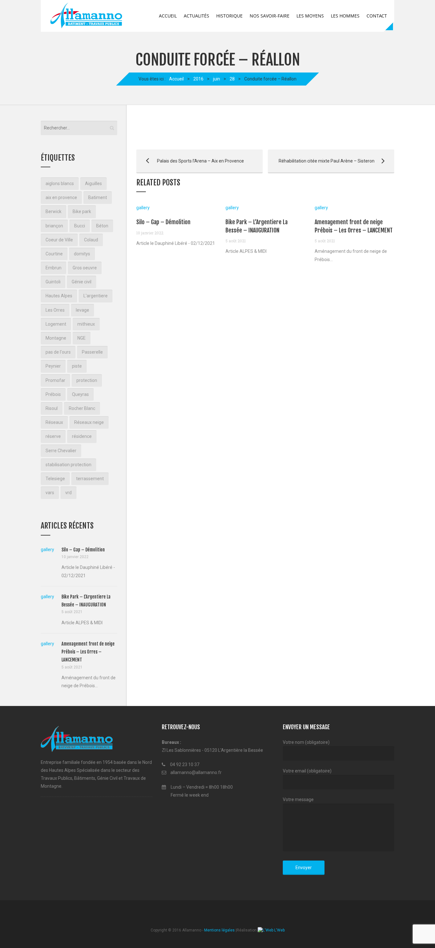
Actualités (196, 16)
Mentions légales (219, 930)
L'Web (279, 930)
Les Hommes (345, 16)
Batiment (97, 197)
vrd (68, 492)
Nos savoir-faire (269, 16)
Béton (102, 225)
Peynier (53, 366)
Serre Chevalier (61, 450)
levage (82, 310)
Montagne (56, 338)
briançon (54, 225)
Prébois (53, 394)
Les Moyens (310, 16)
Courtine (54, 253)
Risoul (52, 408)
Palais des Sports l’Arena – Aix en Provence (190, 160)
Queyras (80, 394)
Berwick (53, 211)
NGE (81, 338)
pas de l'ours (58, 352)
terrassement (90, 478)
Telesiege (55, 478)
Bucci (79, 225)
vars (50, 492)
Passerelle (92, 352)
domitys (82, 253)
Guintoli (53, 281)
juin (216, 78)
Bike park (82, 211)
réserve (53, 436)
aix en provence (61, 197)
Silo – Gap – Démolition (163, 221)
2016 (198, 78)
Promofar (55, 380)
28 (232, 78)
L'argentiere (95, 295)
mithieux (86, 324)
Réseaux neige (89, 422)
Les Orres (55, 310)
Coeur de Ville (59, 239)
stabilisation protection (68, 464)
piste (77, 366)
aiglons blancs (60, 183)
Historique (229, 16)
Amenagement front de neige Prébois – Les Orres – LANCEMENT (88, 651)
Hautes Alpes (59, 295)
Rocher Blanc (82, 408)
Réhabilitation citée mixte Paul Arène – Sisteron (321, 160)
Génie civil (81, 281)
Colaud (91, 239)
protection (86, 380)
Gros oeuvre (85, 267)
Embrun (53, 267)
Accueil (168, 16)
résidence (82, 436)
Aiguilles (93, 183)
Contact (377, 16)
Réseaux (54, 422)
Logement (56, 324)
